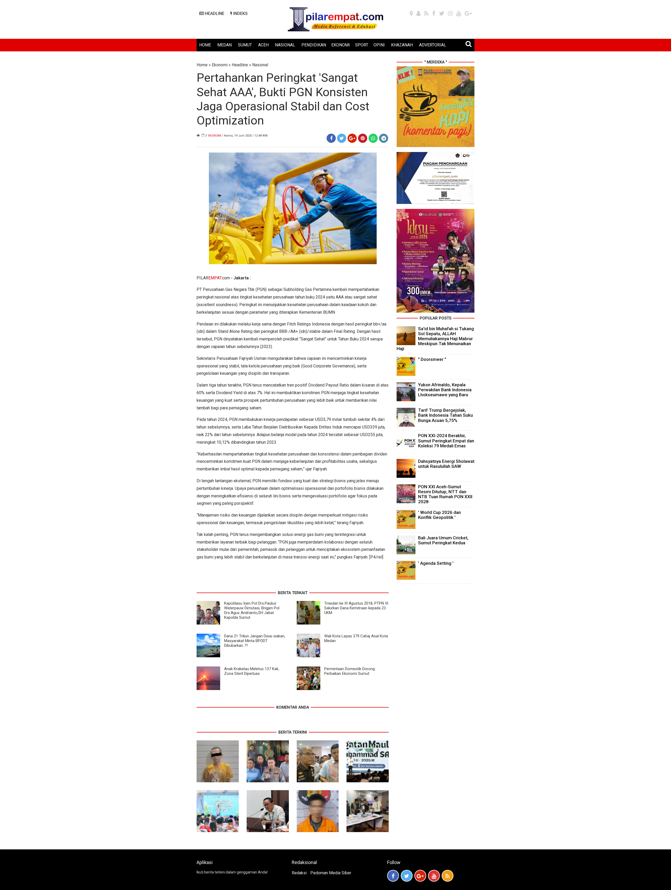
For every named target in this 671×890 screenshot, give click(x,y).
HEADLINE (214, 13)
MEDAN (224, 44)
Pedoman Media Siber (330, 872)
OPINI (379, 44)
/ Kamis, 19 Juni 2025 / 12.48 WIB (245, 135)
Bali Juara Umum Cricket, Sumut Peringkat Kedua (443, 540)
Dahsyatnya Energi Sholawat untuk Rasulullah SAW (446, 464)
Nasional (260, 64)
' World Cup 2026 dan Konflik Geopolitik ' (439, 515)
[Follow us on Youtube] (434, 876)
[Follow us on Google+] (420, 876)
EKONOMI (340, 44)
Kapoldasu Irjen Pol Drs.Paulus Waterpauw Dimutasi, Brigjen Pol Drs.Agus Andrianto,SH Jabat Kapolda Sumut (251, 610)
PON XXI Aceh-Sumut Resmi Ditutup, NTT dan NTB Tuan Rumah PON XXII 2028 (445, 494)
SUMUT (245, 44)
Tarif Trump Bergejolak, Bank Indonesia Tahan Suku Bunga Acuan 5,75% (445, 415)
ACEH (263, 44)
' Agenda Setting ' (435, 563)
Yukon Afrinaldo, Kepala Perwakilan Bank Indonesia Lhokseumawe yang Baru (445, 389)
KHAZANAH (402, 44)
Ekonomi (220, 64)
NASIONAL (285, 44)
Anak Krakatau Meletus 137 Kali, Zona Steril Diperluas (251, 671)
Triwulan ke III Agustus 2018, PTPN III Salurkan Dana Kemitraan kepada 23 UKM (356, 608)
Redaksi (299, 872)
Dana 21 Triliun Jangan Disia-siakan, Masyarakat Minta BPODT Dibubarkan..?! (254, 641)
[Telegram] (383, 138)
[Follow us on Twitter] (407, 876)
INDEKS (240, 13)
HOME (205, 44)
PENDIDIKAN (313, 44)
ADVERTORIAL (432, 44)
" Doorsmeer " (432, 359)
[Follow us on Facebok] (393, 876)
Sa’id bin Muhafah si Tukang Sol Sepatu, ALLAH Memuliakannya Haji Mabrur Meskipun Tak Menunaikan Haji (435, 338)
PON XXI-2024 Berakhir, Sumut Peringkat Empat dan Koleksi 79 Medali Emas (446, 440)
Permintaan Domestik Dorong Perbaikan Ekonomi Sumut (349, 671)
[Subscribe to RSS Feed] (447, 876)
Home (202, 64)
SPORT (361, 44)
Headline (240, 64)
